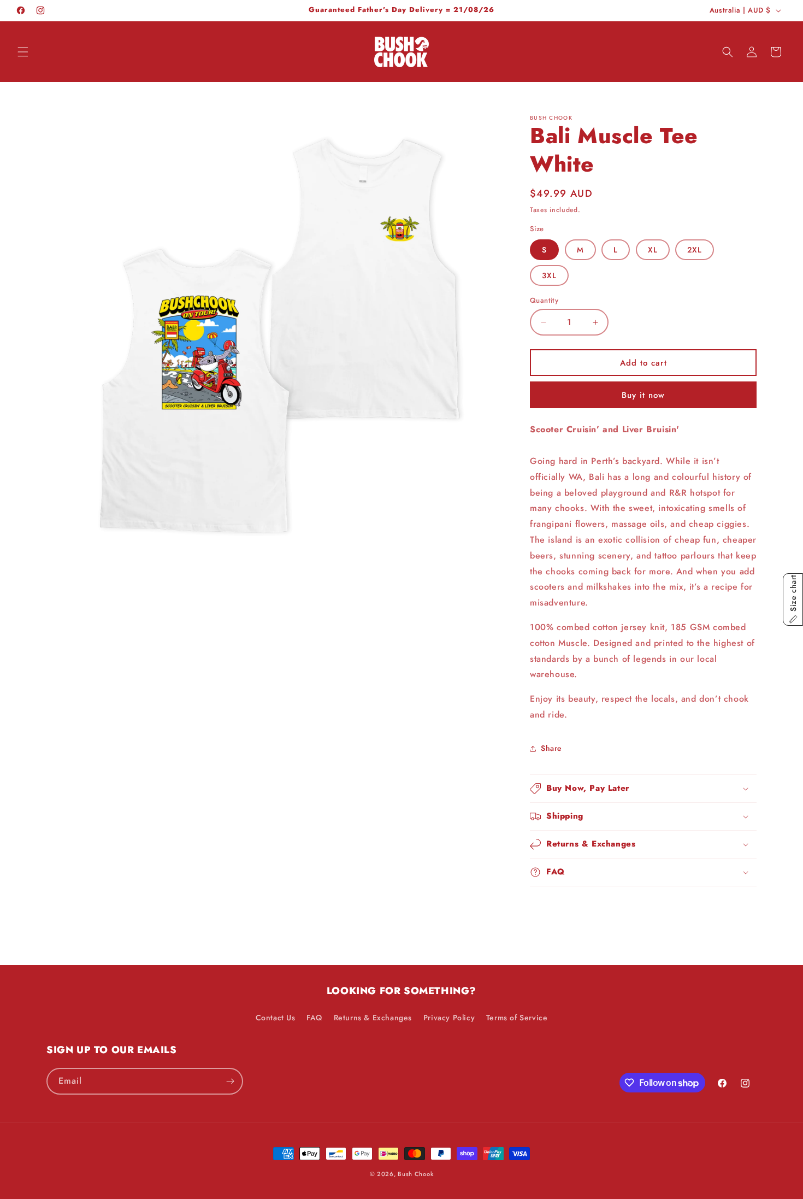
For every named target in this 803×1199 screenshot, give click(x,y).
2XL (694, 249)
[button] (23, 52)
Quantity (544, 300)
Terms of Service (517, 1017)
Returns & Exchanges (373, 1017)
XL (653, 249)
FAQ (314, 1017)
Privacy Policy (449, 1017)
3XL (549, 275)
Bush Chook (415, 1173)
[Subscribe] (230, 1081)
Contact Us (276, 1017)
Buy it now (643, 395)
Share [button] (551, 748)
